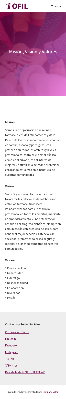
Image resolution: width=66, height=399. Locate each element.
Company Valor (50, 392)
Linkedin (10, 339)
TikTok (9, 359)
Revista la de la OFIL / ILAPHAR (25, 372)
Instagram (11, 352)
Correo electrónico (17, 332)
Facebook (11, 345)
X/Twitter (11, 365)
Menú (58, 6)
